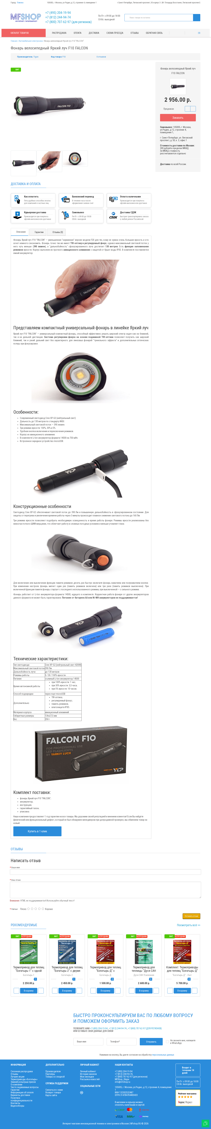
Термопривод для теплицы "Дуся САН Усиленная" (144, 971)
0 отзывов (101, 56)
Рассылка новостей (90, 1079)
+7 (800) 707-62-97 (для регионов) (68, 22)
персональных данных (163, 1054)
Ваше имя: (15, 867)
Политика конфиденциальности (21, 1099)
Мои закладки (87, 1076)
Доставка (94, 33)
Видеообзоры (17, 1105)
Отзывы (135, 33)
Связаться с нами (54, 1089)
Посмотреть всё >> (188, 925)
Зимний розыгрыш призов (23, 1082)
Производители (53, 1071)
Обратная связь (154, 33)
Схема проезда (114, 33)
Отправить (151, 1041)
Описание (21, 232)
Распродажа (59, 33)
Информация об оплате (22, 1092)
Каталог (20, 33)
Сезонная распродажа (22, 1071)
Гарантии (39, 232)
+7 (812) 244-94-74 (58, 17)
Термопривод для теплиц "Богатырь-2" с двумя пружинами (67, 971)
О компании (16, 1084)
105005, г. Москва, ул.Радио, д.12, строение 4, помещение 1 (72, 2)
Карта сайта (51, 1095)
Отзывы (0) (58, 232)
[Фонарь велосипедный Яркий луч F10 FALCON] (23, 163)
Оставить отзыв (191, 916)
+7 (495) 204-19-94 (58, 13)
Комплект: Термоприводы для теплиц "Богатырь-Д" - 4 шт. (182, 971)
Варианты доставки (20, 1095)
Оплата (77, 33)
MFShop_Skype (122, 1079)
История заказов (88, 1074)
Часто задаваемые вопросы (25, 1087)
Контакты (15, 1103)
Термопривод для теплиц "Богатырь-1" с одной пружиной (28, 971)
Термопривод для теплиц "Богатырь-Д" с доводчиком (105, 971)
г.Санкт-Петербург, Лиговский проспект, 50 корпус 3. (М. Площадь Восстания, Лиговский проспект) (158, 2)
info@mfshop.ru (122, 1082)
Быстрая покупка (67, 977)
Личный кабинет (88, 1071)
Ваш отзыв (16, 880)
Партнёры (50, 1074)
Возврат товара (53, 1092)
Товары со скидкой (55, 1076)
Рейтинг (14, 909)
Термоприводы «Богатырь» (24, 1079)
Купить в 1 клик (37, 831)
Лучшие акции (17, 1076)
